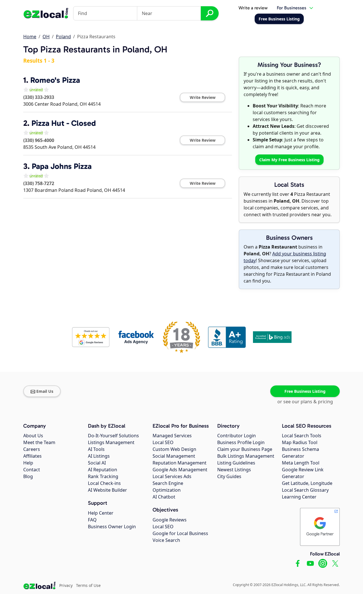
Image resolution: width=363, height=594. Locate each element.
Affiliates (32, 456)
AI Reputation (102, 469)
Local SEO (163, 442)
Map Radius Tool (299, 442)
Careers (31, 449)
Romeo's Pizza (55, 80)
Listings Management (111, 442)
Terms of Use (88, 585)
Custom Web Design (174, 449)
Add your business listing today (285, 257)
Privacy (66, 585)
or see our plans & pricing (305, 401)
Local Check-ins (104, 483)
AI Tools (96, 449)
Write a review (253, 7)
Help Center (100, 513)
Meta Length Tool (300, 463)
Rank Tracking (103, 476)
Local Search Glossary (305, 490)
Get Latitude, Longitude (307, 483)
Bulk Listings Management (245, 456)
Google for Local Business (180, 533)
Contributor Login (236, 435)
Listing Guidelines (236, 463)
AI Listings (99, 456)
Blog (28, 476)
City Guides (229, 476)
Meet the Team (39, 442)
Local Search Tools (301, 435)
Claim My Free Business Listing (289, 159)
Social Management (174, 456)
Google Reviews (170, 520)
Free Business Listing (305, 391)
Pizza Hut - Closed (63, 123)
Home (29, 36)
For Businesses (291, 7)
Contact (31, 469)
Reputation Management (179, 463)
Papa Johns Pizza (62, 166)
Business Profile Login (241, 442)
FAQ (92, 520)
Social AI (97, 463)
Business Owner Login (112, 526)
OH (46, 36)
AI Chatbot (164, 497)
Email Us (44, 391)
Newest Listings (234, 469)
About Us (33, 435)
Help (28, 463)
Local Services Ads (172, 476)
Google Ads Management (180, 469)
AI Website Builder (107, 490)
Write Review (203, 97)
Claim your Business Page (244, 449)
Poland (63, 36)
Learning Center (299, 497)
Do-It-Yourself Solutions (113, 435)
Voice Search (166, 540)
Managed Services (172, 435)
